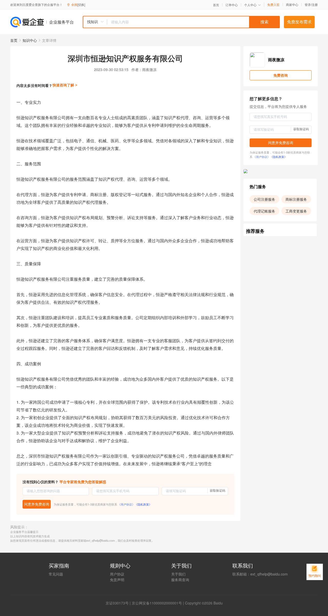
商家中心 (292, 4)
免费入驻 (273, 4)
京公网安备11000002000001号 (157, 602)
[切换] (81, 4)
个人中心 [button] (250, 5)
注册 (315, 4)
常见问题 (56, 574)
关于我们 (178, 574)
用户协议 (117, 574)
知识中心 (30, 40)
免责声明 (117, 579)
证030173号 (119, 602)
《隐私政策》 (143, 504)
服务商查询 (180, 579)
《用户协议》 (126, 504)
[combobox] (181, 22)
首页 (216, 4)
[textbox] (193, 22)
